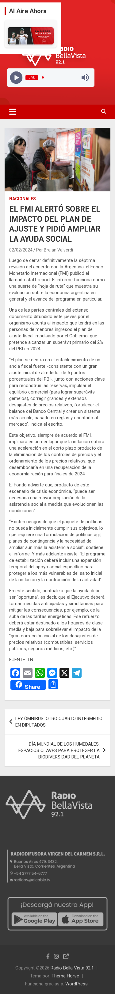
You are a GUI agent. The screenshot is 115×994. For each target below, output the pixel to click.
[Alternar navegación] (13, 112)
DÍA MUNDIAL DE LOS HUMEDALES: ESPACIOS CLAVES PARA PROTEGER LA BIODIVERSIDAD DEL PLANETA (59, 750)
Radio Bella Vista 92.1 (72, 968)
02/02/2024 (21, 250)
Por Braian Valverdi (54, 250)
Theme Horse (65, 976)
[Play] (16, 77)
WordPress (76, 984)
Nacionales (22, 198)
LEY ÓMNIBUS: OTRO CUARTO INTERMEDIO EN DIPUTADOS (58, 722)
